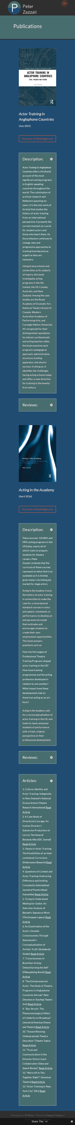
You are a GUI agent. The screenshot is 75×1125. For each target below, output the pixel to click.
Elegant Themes (54, 1115)
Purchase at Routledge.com (37, 138)
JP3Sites (29, 1115)
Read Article (29, 844)
